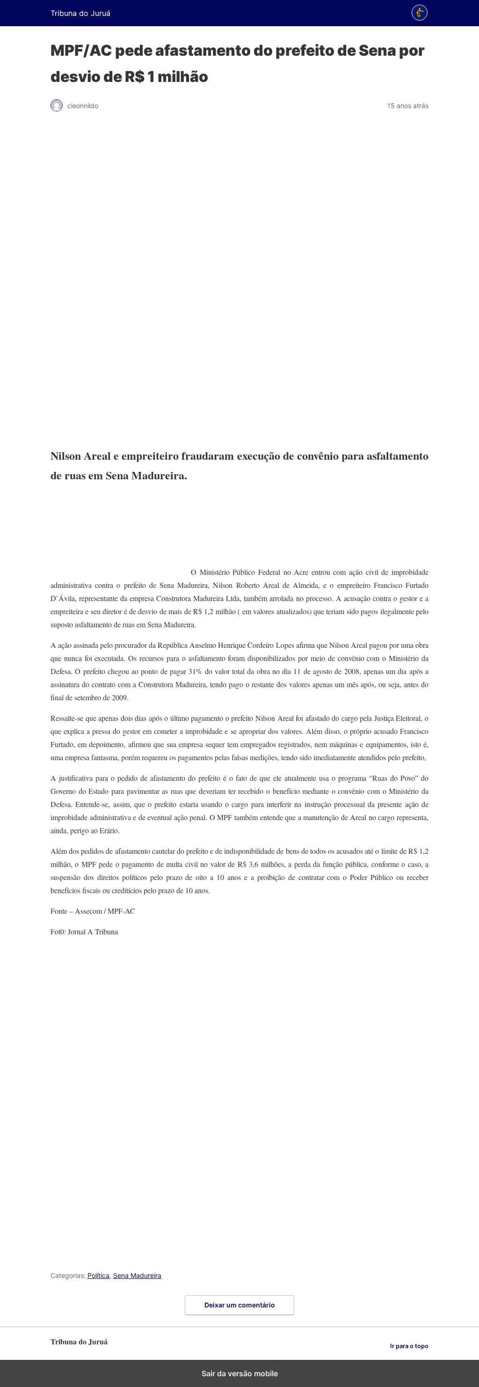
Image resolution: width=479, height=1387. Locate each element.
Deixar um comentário (239, 1305)
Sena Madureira (137, 1275)
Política (98, 1275)
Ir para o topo (409, 1346)
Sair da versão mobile (240, 1373)
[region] (239, 278)
